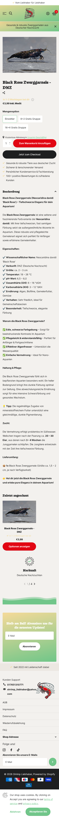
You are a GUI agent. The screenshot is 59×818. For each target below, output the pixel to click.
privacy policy (30, 803)
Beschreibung (11, 191)
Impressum (8, 709)
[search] (10, 13)
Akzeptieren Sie (38, 811)
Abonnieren (29, 646)
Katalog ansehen (4, 13)
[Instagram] (4, 749)
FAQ (5, 730)
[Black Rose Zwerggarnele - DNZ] (19, 511)
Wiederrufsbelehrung (14, 723)
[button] (10, 140)
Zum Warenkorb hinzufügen (35, 143)
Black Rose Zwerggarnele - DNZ (19, 530)
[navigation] (24, 583)
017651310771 (15, 684)
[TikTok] (18, 749)
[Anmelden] (47, 13)
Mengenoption (11, 111)
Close (55, 26)
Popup (32, 99)
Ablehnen (15, 811)
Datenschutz (9, 716)
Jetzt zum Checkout (29, 154)
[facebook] (11, 750)
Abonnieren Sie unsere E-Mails (20, 754)
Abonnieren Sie (52, 762)
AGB (5, 702)
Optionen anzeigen (19, 546)
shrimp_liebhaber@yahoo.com (22, 691)
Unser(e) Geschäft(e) (37, 137)
